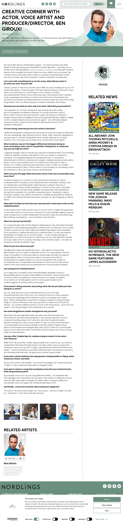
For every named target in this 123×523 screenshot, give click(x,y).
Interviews (22, 51)
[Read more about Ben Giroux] (15, 455)
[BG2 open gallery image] (12, 412)
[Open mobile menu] (119, 4)
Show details (100, 519)
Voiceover (8, 51)
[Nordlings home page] (13, 5)
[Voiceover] (104, 75)
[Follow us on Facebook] (50, 4)
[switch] (55, 519)
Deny (107, 511)
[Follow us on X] (42, 4)
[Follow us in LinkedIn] (54, 4)
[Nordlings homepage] (21, 488)
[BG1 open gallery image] (48, 412)
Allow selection (107, 505)
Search (98, 4)
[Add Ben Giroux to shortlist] (23, 437)
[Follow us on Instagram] (46, 4)
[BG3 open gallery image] (66, 412)
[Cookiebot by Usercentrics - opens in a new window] (12, 519)
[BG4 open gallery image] (30, 412)
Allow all (107, 499)
